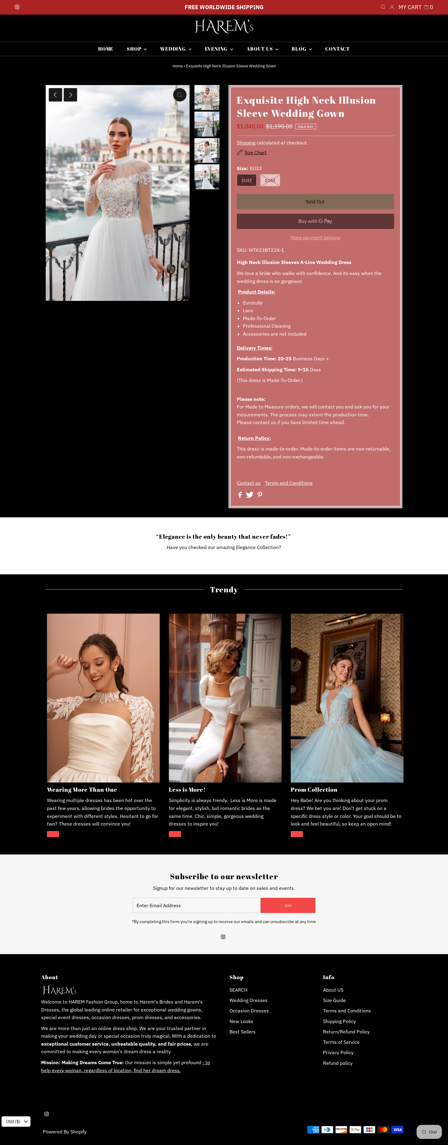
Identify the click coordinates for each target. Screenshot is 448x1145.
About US (333, 990)
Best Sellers (242, 1032)
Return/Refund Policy (346, 1032)
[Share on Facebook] (240, 496)
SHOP (134, 48)
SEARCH (238, 990)
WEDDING (173, 48)
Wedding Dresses (248, 1000)
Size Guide (334, 1000)
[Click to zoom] (180, 95)
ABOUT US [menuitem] (260, 48)
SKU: (242, 250)
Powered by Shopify (65, 1132)
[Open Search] (383, 7)
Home (177, 66)
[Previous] (55, 95)
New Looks (241, 1021)
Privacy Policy (338, 1052)
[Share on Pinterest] (260, 496)
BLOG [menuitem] (300, 48)
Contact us (249, 482)
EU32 (247, 180)
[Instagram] (17, 7)
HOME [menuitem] (105, 48)
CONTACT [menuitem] (337, 48)
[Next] (70, 95)
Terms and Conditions (289, 482)
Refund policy (338, 1063)
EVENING (217, 48)
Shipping (246, 143)
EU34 (270, 180)
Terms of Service (341, 1042)
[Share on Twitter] (250, 496)
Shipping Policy (339, 1021)
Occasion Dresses (249, 1011)
